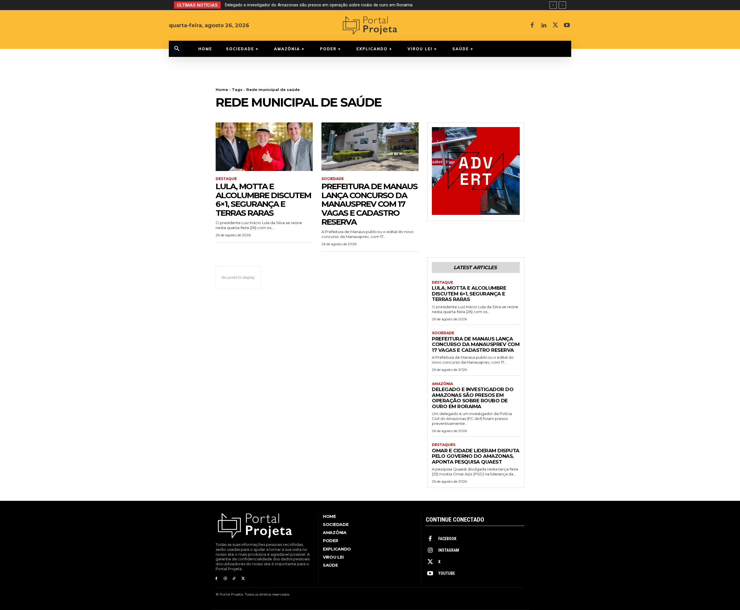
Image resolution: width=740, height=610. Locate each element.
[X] (555, 25)
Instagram (448, 550)
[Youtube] (567, 25)
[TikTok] (234, 579)
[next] (562, 5)
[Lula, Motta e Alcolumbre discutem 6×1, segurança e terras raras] (264, 146)
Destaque (226, 179)
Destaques (443, 445)
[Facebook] (532, 25)
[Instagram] (225, 579)
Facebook (447, 538)
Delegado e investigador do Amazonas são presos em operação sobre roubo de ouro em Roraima (318, 5)
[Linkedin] (543, 25)
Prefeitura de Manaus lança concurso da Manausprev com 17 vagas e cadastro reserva (369, 204)
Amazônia (442, 384)
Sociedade (332, 179)
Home (222, 89)
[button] (177, 48)
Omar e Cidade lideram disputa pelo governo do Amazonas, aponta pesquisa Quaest (475, 456)
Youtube (446, 573)
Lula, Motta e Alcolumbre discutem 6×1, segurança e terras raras (263, 199)
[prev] (553, 5)
